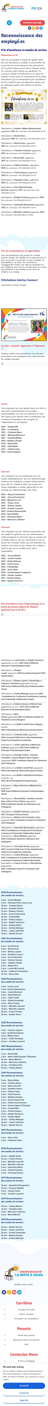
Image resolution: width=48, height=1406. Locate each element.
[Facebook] (29, 28)
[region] (24, 1384)
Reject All (24, 1400)
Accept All (24, 1385)
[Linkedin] (41, 28)
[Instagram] (33, 28)
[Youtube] (37, 28)
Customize (24, 1393)
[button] (27, 8)
